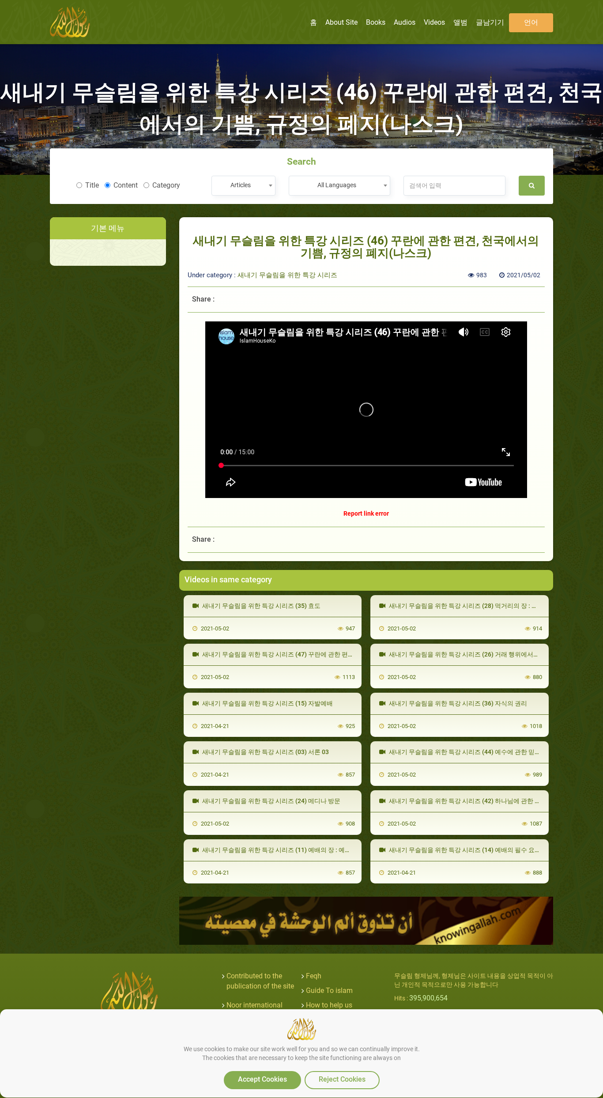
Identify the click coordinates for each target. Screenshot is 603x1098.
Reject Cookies (342, 1079)
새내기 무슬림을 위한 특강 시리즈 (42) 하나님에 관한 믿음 (467, 800)
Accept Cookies (262, 1079)
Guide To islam (329, 990)
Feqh (313, 976)
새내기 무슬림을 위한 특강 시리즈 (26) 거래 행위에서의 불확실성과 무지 (486, 654)
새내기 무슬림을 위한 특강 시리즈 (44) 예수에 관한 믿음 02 (468, 751)
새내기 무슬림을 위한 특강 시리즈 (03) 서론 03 (265, 751)
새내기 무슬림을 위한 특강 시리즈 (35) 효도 (260, 605)
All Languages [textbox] (336, 185)
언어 (531, 22)
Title (92, 185)
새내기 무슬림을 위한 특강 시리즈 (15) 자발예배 (267, 703)
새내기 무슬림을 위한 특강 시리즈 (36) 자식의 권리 (457, 703)
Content (125, 185)
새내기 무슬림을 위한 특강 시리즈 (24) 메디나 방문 (270, 800)
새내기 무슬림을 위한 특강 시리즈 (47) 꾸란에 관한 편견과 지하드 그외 (297, 654)
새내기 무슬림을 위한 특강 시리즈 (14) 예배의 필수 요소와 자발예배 (480, 849)
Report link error (366, 513)
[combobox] (243, 186)
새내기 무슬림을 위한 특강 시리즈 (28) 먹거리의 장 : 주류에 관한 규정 (482, 605)
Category (166, 185)
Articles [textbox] (240, 185)
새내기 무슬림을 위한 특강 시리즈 (287, 275)
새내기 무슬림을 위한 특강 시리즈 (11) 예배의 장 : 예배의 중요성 (289, 849)
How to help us (329, 1005)
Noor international (254, 1005)
